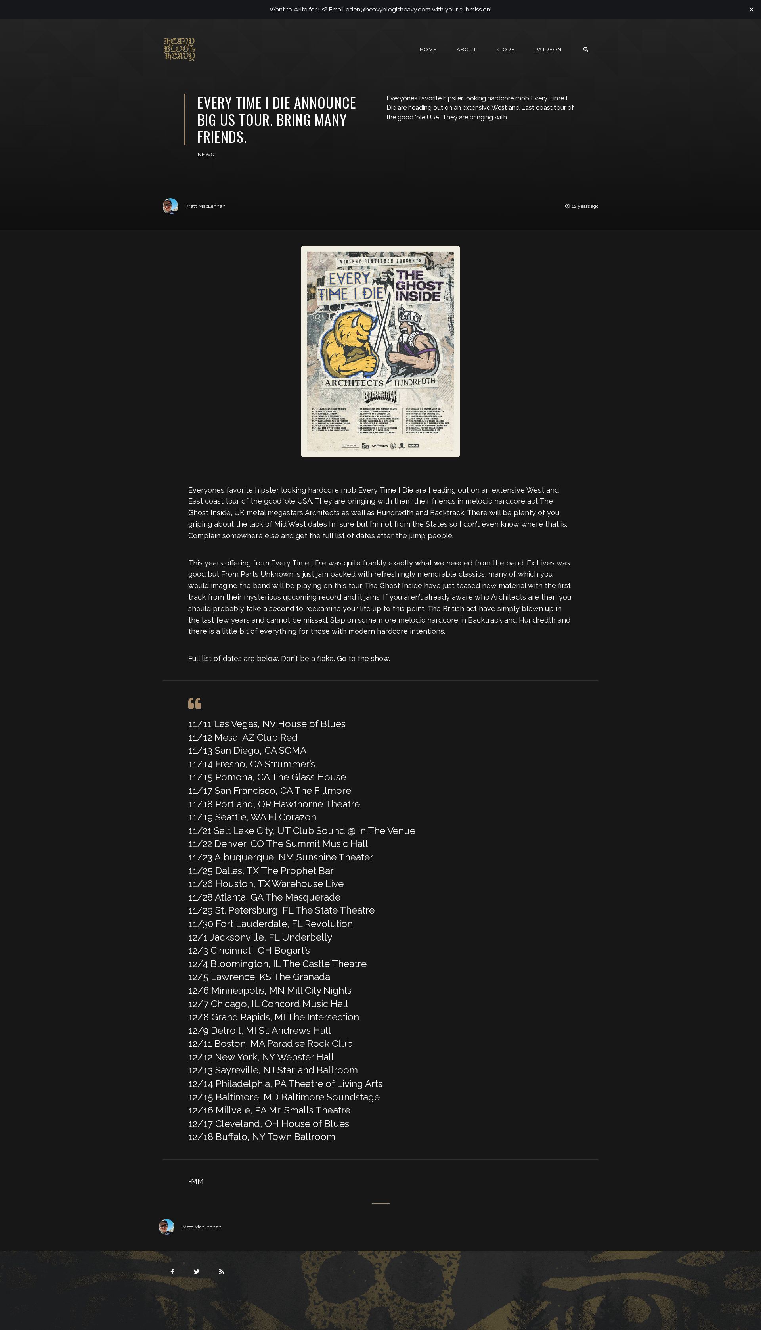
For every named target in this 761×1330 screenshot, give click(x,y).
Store (505, 49)
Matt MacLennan (206, 206)
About (466, 49)
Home (428, 49)
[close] (751, 9)
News (206, 154)
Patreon (548, 49)
